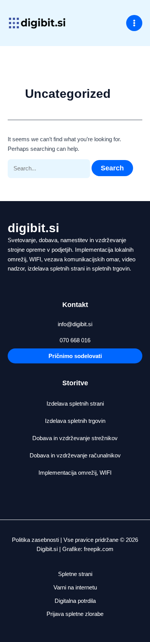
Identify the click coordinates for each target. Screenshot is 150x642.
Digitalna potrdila (75, 600)
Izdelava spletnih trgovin (75, 421)
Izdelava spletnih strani (75, 403)
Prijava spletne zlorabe (75, 614)
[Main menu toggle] (134, 23)
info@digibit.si (75, 324)
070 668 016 (75, 340)
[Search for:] (50, 168)
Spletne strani (75, 574)
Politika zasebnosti (35, 539)
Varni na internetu (75, 587)
